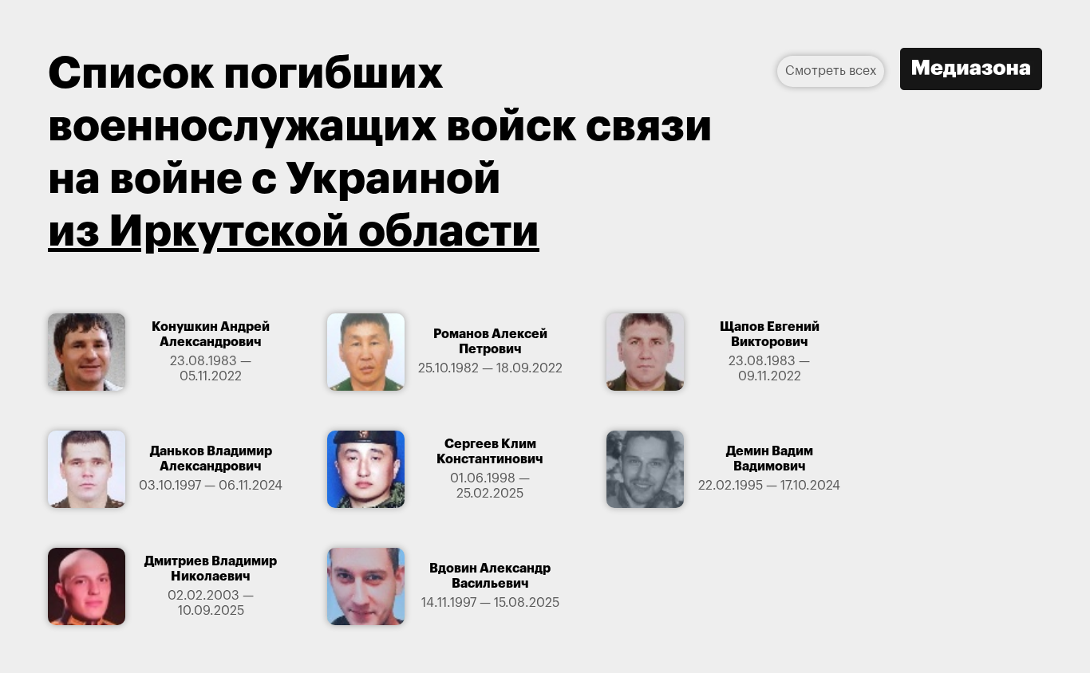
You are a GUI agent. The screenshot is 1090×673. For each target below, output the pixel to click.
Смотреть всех (830, 71)
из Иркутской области (293, 232)
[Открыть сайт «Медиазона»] (971, 71)
